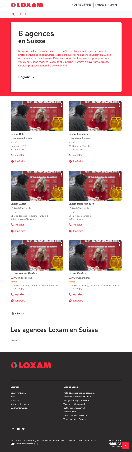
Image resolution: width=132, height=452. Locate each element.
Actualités (15, 400)
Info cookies (16, 441)
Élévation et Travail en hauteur (77, 396)
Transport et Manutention (75, 404)
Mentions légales (32, 441)
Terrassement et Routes (74, 419)
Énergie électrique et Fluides (76, 400)
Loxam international (20, 408)
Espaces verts (69, 411)
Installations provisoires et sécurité (79, 393)
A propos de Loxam (20, 404)
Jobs (13, 396)
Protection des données (53, 441)
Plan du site (90, 441)
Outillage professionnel (74, 408)
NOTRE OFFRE (81, 4)
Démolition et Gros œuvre (75, 415)
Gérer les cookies (75, 441)
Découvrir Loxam (18, 393)
